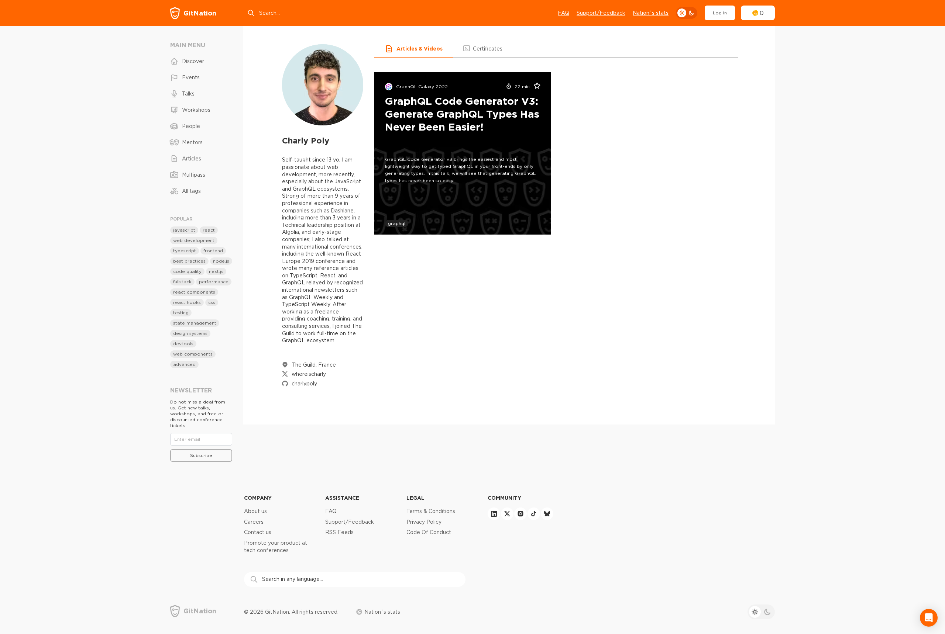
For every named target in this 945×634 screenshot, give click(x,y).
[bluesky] (547, 513)
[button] (413, 49)
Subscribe (201, 455)
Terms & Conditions (430, 511)
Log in (720, 12)
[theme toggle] (686, 13)
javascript (184, 230)
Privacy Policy (423, 522)
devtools (183, 343)
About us (255, 511)
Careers (254, 522)
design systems (190, 333)
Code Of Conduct (428, 532)
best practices (189, 261)
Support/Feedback (601, 13)
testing (181, 312)
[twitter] (507, 513)
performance (213, 281)
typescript (184, 250)
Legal (415, 497)
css (211, 302)
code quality (187, 271)
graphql (396, 223)
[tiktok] (534, 513)
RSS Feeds (339, 532)
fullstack (182, 281)
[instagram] (520, 513)
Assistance (342, 497)
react (209, 230)
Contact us (257, 532)
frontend (213, 250)
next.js (216, 271)
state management (194, 323)
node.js (221, 261)
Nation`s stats (651, 13)
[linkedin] (494, 513)
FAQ (563, 13)
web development (193, 240)
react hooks (187, 302)
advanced (184, 364)
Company (258, 497)
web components (193, 353)
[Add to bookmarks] (535, 87)
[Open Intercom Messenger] (929, 618)
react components (194, 292)
